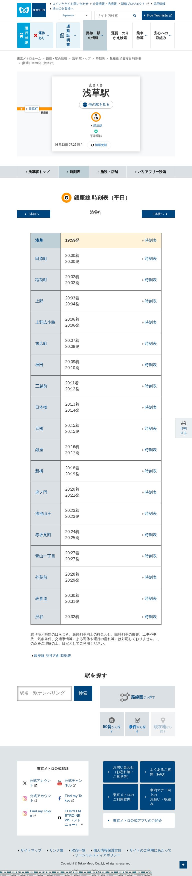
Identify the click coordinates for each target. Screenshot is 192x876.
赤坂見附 (43, 535)
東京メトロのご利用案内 (123, 797)
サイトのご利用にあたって (151, 850)
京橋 (39, 428)
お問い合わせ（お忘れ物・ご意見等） (123, 771)
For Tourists (157, 15)
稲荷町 (41, 280)
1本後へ (158, 214)
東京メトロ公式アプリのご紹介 (137, 821)
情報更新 (101, 145)
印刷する (184, 431)
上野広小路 (45, 322)
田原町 (33, 108)
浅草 (39, 240)
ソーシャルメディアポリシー (97, 855)
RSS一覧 (79, 850)
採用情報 (159, 3)
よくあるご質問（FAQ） (160, 772)
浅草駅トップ (39, 172)
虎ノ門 (41, 492)
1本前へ (33, 214)
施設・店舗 (109, 172)
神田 (39, 365)
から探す (143, 697)
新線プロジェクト (133, 3)
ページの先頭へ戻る (183, 865)
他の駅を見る (99, 104)
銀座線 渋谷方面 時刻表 (125, 58)
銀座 (39, 450)
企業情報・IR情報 (105, 3)
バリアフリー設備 (152, 172)
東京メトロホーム (29, 58)
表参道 (41, 598)
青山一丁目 (45, 556)
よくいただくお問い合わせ (70, 3)
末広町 (41, 343)
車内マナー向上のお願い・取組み (160, 797)
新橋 (39, 471)
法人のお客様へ (63, 8)
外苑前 (41, 577)
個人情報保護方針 (108, 850)
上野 (39, 301)
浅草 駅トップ (81, 58)
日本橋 (41, 407)
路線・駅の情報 (56, 58)
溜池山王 (43, 513)
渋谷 (39, 617)
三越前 (41, 386)
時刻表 (100, 58)
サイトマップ (31, 850)
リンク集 (57, 850)
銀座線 (97, 125)
